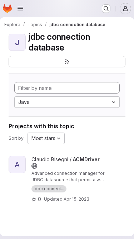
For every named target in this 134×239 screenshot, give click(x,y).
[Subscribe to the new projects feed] (67, 61)
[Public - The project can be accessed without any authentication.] (34, 166)
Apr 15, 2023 (76, 199)
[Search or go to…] (106, 8)
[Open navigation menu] (20, 8)
